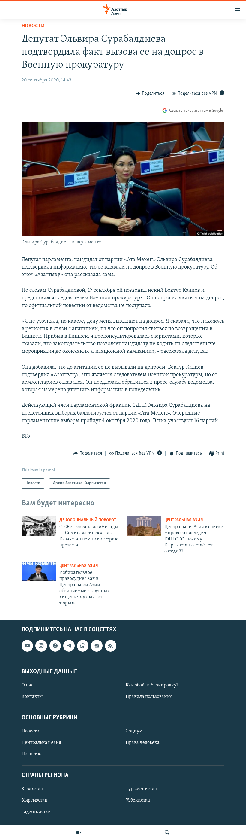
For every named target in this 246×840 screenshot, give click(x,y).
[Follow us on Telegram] (69, 646)
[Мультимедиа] (79, 832)
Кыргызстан (35, 800)
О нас (27, 685)
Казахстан (33, 789)
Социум (134, 731)
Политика (32, 754)
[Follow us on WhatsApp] (82, 646)
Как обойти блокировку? (152, 685)
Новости (33, 26)
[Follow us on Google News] (96, 646)
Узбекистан (138, 800)
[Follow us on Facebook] (55, 646)
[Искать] (167, 832)
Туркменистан (142, 789)
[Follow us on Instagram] (41, 646)
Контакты (32, 696)
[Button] (150, 93)
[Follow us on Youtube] (27, 646)
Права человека (143, 743)
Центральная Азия (183, 520)
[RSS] (110, 646)
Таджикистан (36, 811)
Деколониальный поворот (87, 520)
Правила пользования (149, 696)
